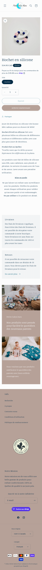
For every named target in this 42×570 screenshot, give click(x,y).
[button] (5, 5)
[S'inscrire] (34, 500)
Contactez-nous (11, 411)
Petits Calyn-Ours (15, 564)
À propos (8, 406)
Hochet (8, 82)
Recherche (9, 400)
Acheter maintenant (21, 108)
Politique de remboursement (16, 422)
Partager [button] (8, 116)
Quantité (5, 87)
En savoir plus (11, 274)
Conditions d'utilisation (14, 417)
